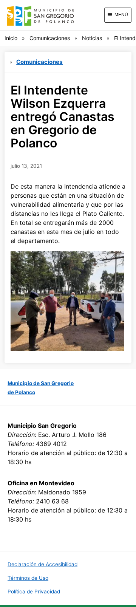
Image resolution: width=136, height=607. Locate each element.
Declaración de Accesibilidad (42, 564)
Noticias (92, 38)
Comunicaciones (49, 38)
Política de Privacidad (34, 591)
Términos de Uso (28, 578)
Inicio (11, 38)
